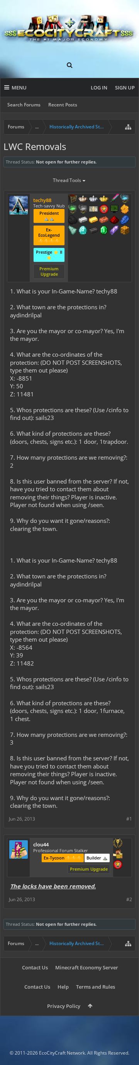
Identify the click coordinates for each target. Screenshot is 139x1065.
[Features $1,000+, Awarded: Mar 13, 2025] (124, 231)
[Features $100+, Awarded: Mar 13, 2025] (93, 220)
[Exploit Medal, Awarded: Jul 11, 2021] (114, 209)
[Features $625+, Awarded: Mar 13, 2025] (103, 231)
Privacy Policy (63, 1006)
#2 (129, 899)
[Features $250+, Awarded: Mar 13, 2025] (124, 220)
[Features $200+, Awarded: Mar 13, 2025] (114, 220)
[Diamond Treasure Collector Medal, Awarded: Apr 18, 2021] (124, 199)
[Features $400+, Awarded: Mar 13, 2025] (83, 231)
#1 (129, 819)
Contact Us (35, 967)
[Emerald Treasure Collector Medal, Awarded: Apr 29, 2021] (72, 209)
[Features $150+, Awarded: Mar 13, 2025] (103, 220)
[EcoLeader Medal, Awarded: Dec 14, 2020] (83, 199)
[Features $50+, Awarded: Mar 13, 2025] (72, 220)
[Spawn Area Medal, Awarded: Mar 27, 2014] (117, 854)
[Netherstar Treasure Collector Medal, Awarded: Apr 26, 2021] (83, 209)
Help (63, 986)
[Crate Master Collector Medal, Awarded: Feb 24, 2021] (114, 199)
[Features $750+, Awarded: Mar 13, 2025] (114, 231)
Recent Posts (62, 104)
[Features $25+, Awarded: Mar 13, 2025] (124, 209)
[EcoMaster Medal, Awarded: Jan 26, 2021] (93, 199)
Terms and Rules (95, 986)
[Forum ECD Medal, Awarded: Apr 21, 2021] (93, 209)
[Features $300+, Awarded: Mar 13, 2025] (72, 231)
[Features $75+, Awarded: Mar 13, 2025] (83, 220)
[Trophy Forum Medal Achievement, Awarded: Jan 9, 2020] (117, 865)
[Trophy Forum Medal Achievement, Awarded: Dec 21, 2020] (103, 209)
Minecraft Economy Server (86, 967)
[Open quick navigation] (128, 127)
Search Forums (24, 104)
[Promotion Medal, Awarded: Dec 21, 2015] (72, 199)
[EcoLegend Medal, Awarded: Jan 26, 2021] (103, 199)
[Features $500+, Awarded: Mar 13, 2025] (93, 231)
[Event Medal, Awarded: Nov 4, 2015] (117, 843)
